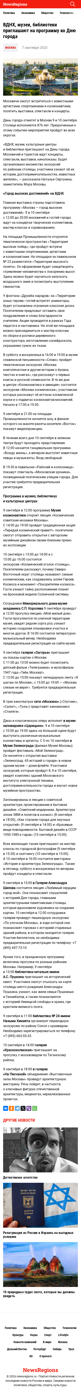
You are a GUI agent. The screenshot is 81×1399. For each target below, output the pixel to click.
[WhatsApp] (34, 1108)
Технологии (67, 13)
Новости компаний (25, 1342)
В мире (47, 1342)
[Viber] (28, 1108)
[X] (23, 1108)
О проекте (45, 1356)
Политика (9, 13)
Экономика (28, 13)
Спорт (48, 1335)
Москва (10, 47)
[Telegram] (17, 1108)
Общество (47, 13)
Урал (71, 1349)
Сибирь (57, 1349)
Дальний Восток (17, 1349)
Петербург (39, 1349)
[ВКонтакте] (5, 1108)
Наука (34, 1335)
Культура (17, 1335)
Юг (31, 1356)
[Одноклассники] (11, 1108)
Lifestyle (63, 1335)
